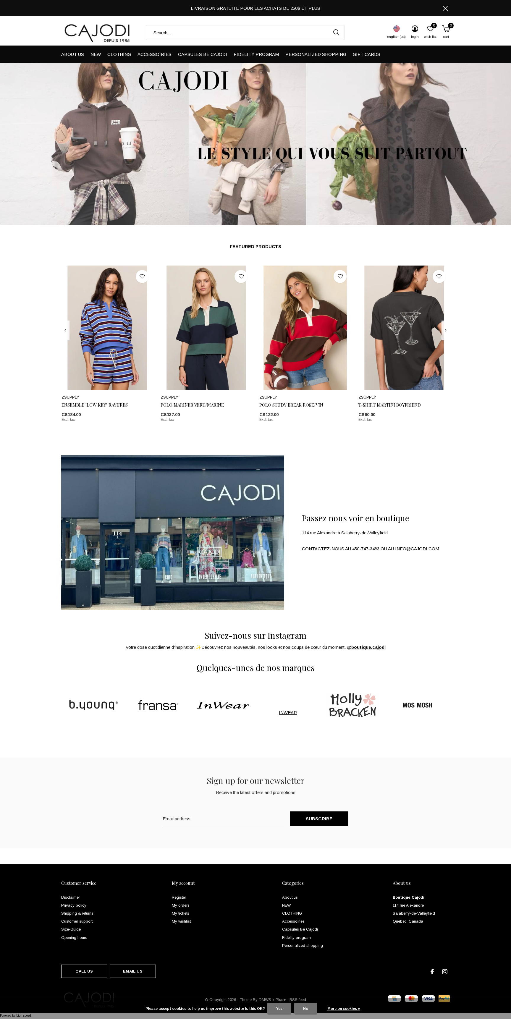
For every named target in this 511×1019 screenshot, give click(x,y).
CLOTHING (119, 54)
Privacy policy (73, 905)
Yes (279, 1009)
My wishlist (181, 921)
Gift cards (366, 54)
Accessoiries (155, 54)
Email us (132, 971)
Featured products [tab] (255, 246)
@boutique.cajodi (366, 647)
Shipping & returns (77, 913)
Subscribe (319, 818)
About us (72, 54)
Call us (84, 971)
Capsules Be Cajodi (202, 54)
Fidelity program (256, 54)
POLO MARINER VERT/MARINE (192, 405)
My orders (181, 905)
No (305, 1009)
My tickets (180, 913)
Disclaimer (70, 897)
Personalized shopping (315, 54)
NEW (95, 54)
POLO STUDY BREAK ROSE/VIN (291, 405)
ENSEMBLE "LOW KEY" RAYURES (95, 405)
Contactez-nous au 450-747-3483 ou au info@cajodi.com (370, 548)
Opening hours (74, 937)
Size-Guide (71, 929)
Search (336, 32)
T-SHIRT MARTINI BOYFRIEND (389, 405)
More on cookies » (343, 1009)
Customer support (77, 921)
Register (179, 897)
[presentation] (65, 330)
